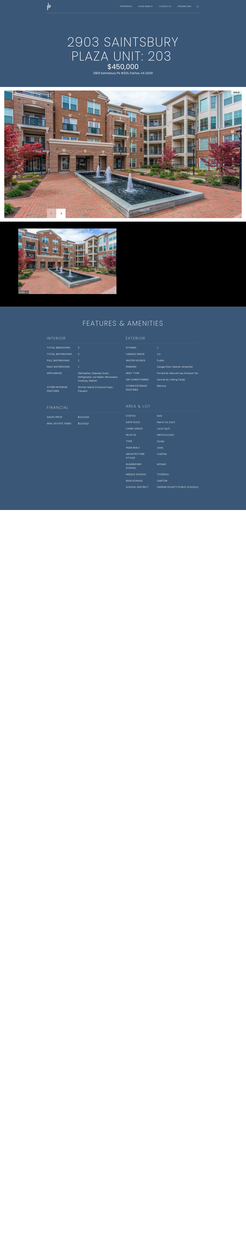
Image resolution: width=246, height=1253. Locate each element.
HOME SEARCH (145, 6)
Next (61, 213)
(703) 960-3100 (184, 6)
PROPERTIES (126, 6)
